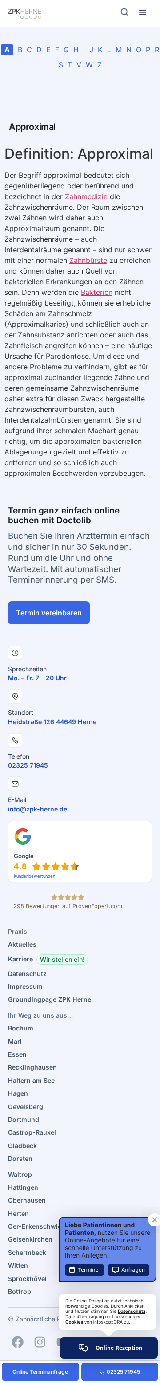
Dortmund (23, 1119)
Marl (15, 1041)
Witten (18, 1265)
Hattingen (23, 1187)
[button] (62, 959)
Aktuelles (22, 944)
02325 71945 (28, 765)
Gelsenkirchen (30, 1239)
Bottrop (19, 1291)
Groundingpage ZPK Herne (49, 999)
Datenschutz (27, 973)
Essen (17, 1054)
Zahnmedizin (86, 196)
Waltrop (20, 1174)
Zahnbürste (88, 260)
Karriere (20, 959)
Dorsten (20, 1158)
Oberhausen (27, 1200)
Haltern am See (31, 1080)
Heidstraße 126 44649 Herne (52, 721)
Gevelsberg (25, 1106)
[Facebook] (18, 1342)
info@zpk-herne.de (37, 809)
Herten (18, 1213)
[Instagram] (40, 1342)
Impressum (25, 986)
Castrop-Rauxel (32, 1132)
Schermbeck (27, 1252)
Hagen (18, 1093)
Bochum (20, 1028)
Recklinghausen (32, 1067)
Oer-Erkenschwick (36, 1226)
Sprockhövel (27, 1278)
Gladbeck (22, 1145)
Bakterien (96, 292)
